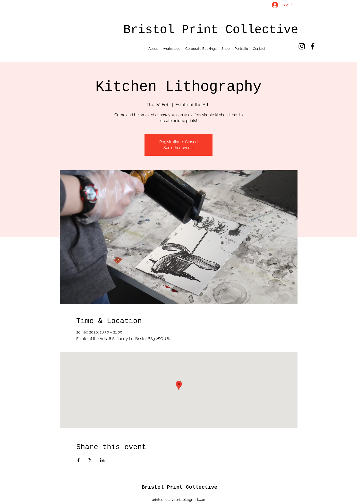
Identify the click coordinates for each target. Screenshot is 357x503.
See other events (178, 147)
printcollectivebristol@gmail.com (179, 499)
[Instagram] (302, 46)
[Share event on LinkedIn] (102, 460)
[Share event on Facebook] (78, 460)
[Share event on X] (90, 460)
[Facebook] (312, 46)
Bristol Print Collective (179, 487)
